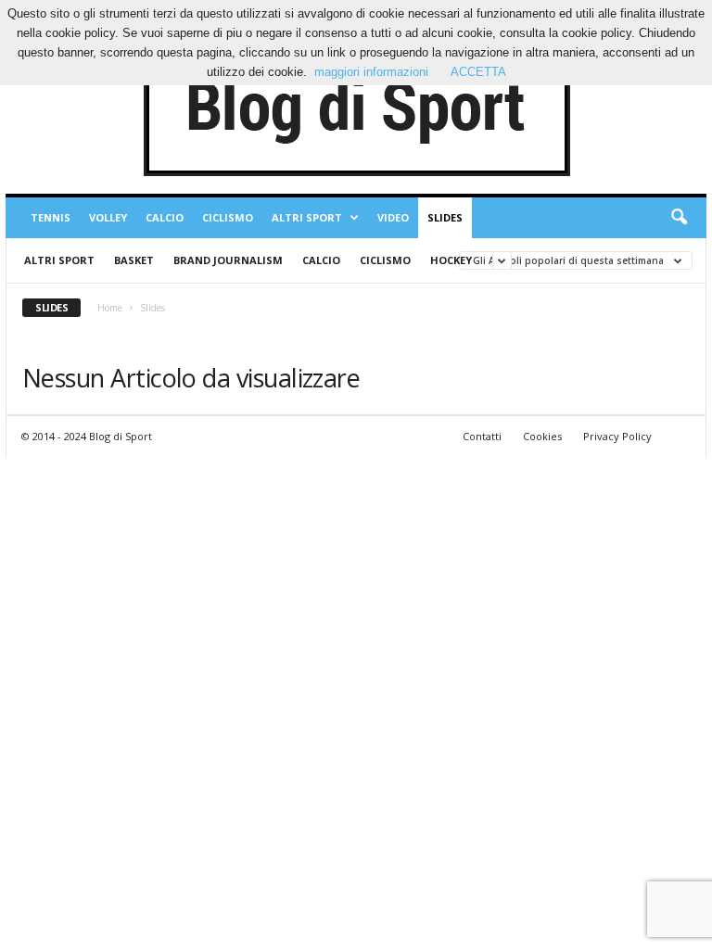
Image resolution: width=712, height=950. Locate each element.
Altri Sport (307, 217)
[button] (678, 217)
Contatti (482, 436)
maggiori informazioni (371, 72)
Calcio (165, 217)
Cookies (542, 436)
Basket (134, 260)
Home (109, 307)
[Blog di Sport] (356, 110)
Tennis (50, 217)
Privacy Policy (617, 436)
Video (393, 217)
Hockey (451, 260)
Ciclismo (227, 217)
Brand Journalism (228, 260)
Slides (445, 217)
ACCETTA (478, 72)
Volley (108, 217)
